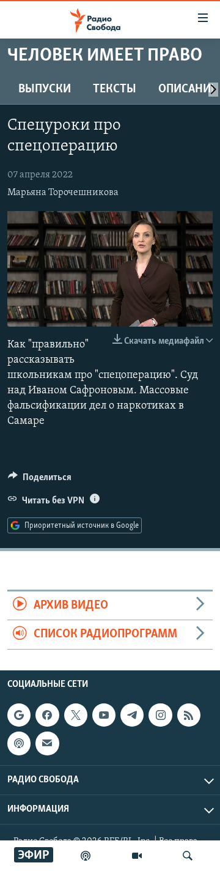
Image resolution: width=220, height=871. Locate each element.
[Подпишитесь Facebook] (47, 715)
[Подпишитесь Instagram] (160, 715)
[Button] (40, 480)
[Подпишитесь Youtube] (104, 715)
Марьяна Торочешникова (63, 193)
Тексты (114, 89)
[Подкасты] (19, 743)
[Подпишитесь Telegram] (132, 715)
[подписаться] (47, 743)
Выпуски (44, 89)
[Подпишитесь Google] (19, 715)
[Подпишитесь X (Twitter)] (75, 715)
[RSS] (188, 715)
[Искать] (187, 855)
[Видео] (137, 855)
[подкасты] (85, 855)
